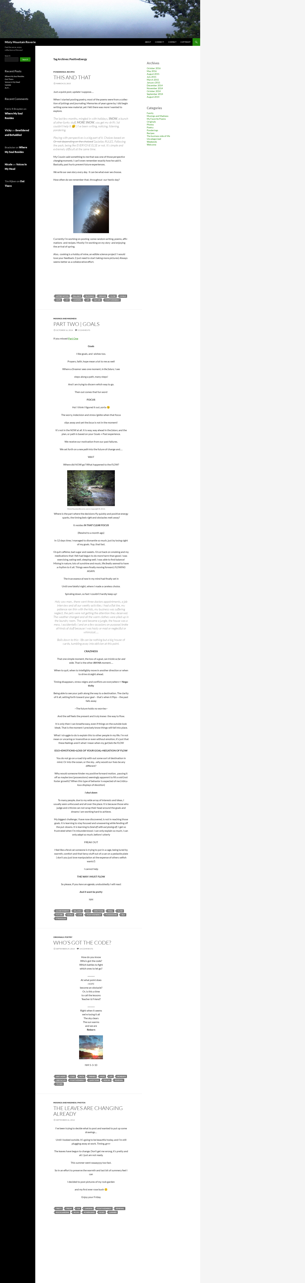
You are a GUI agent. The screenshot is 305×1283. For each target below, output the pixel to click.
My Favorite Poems (156, 118)
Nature (97, 300)
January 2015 (153, 82)
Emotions (98, 911)
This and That (72, 77)
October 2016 (154, 68)
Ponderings (59, 72)
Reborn (106, 1080)
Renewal (119, 1080)
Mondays (121, 1076)
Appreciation (62, 296)
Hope (58, 300)
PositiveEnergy (112, 300)
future (59, 915)
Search (7, 56)
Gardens (89, 1208)
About (148, 42)
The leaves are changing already (88, 1111)
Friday (69, 1208)
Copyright (185, 42)
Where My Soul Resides (14, 76)
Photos (81, 1102)
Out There (9, 79)
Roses (102, 1212)
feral (110, 911)
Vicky (8, 130)
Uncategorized (154, 138)
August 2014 (153, 96)
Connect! (159, 42)
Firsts (59, 1208)
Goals (123, 296)
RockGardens (62, 1212)
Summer (113, 1212)
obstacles (61, 1080)
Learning (77, 300)
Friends (92, 1076)
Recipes (71, 72)
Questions (94, 1080)
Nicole (8, 164)
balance (77, 296)
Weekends (152, 141)
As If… (7, 88)
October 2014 (154, 91)
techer (59, 1084)
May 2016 (152, 71)
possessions (111, 915)
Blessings (89, 296)
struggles (61, 918)
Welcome (151, 144)
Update (8, 85)
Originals (58, 937)
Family (150, 113)
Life (87, 300)
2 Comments (84, 330)
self (123, 915)
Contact (172, 42)
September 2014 (155, 94)
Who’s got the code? (82, 942)
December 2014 (155, 85)
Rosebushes (89, 1212)
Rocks (76, 1212)
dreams (102, 296)
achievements (62, 911)
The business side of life (158, 136)
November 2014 (155, 88)
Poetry (68, 937)
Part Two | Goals (76, 324)
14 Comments (86, 949)
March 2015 (153, 79)
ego (88, 911)
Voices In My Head (12, 82)
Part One (73, 338)
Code (72, 1076)
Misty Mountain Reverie (20, 42)
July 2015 (151, 76)
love (80, 915)
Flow (113, 296)
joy (67, 300)
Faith (81, 1076)
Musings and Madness (65, 318)
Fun (78, 1208)
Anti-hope (61, 1076)
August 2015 (153, 74)
